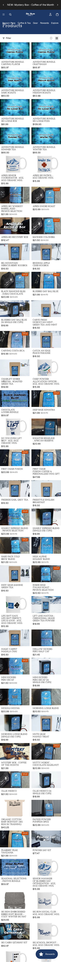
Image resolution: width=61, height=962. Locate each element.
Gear (35, 23)
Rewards (44, 23)
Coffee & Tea (24, 23)
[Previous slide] (3, 4)
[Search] (10, 14)
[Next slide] (57, 4)
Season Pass (8, 23)
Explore (54, 23)
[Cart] (57, 14)
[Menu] (3, 14)
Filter (8, 38)
